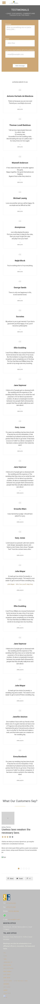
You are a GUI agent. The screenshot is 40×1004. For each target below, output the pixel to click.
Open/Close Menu (4, 2)
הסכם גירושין (7, 987)
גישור (5, 959)
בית (4, 953)
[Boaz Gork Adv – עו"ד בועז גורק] (13, 2)
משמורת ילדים (7, 971)
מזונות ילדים (7, 975)
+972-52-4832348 (13, 911)
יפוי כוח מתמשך (8, 962)
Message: (8, 24)
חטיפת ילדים (7, 978)
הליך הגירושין (7, 965)
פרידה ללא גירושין (8, 968)
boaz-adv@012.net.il (14, 919)
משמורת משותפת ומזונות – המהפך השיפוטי (15, 981)
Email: (7, 50)
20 (20, 82)
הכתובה (6, 990)
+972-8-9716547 (11, 907)
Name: (7, 39)
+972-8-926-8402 (11, 903)
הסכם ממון (6, 984)
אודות (5, 956)
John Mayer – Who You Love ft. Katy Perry (20, 584)
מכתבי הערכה (7, 993)
